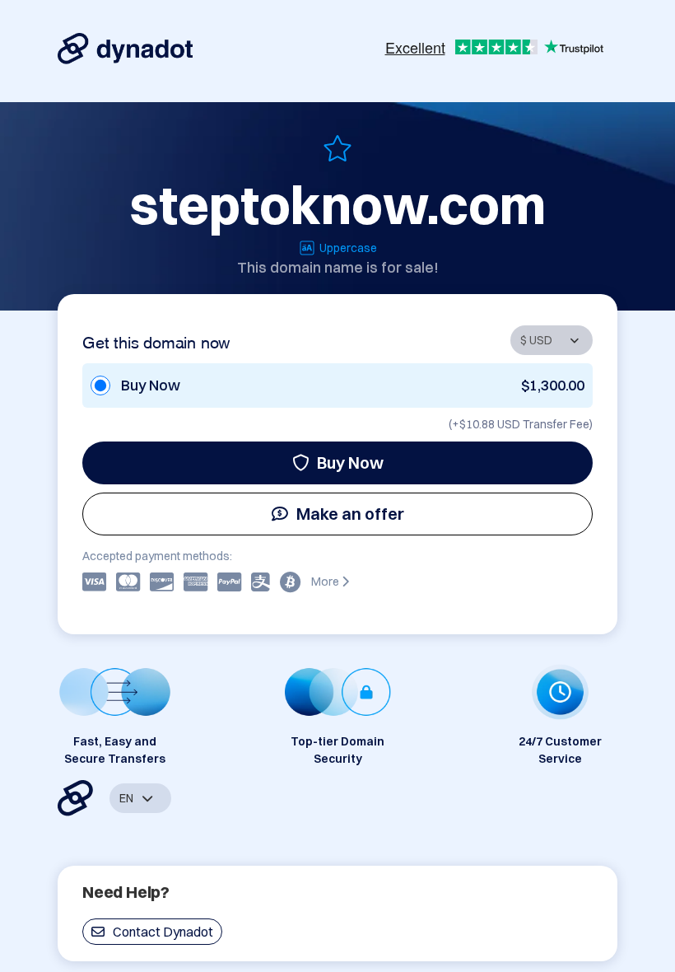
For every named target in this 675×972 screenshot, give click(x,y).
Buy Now (350, 462)
